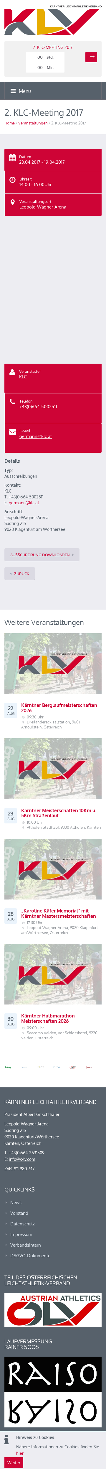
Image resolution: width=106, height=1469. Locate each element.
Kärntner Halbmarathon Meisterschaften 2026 (48, 1018)
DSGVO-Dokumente (30, 1255)
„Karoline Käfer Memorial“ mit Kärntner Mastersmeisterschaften (58, 913)
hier (20, 1453)
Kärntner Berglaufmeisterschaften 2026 (59, 707)
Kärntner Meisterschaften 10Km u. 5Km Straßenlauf (58, 813)
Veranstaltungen (33, 123)
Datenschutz (22, 1224)
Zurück (21, 573)
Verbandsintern (25, 1245)
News (15, 1202)
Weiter (13, 1462)
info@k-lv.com (22, 1159)
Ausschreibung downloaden (40, 554)
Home (9, 123)
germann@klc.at (35, 436)
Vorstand (19, 1213)
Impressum (21, 1234)
